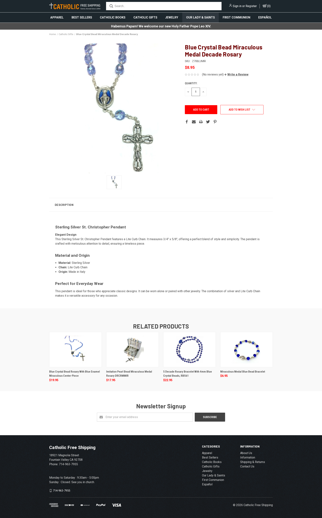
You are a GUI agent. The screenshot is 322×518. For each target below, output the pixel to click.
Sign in (237, 6)
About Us (246, 453)
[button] (236, 74)
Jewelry (171, 17)
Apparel (57, 17)
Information (247, 457)
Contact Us (247, 466)
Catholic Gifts (145, 17)
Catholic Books (112, 17)
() (269, 6)
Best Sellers (82, 17)
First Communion (236, 17)
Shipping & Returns (252, 462)
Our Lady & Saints (200, 17)
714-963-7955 (61, 490)
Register (251, 6)
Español (265, 17)
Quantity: (191, 83)
